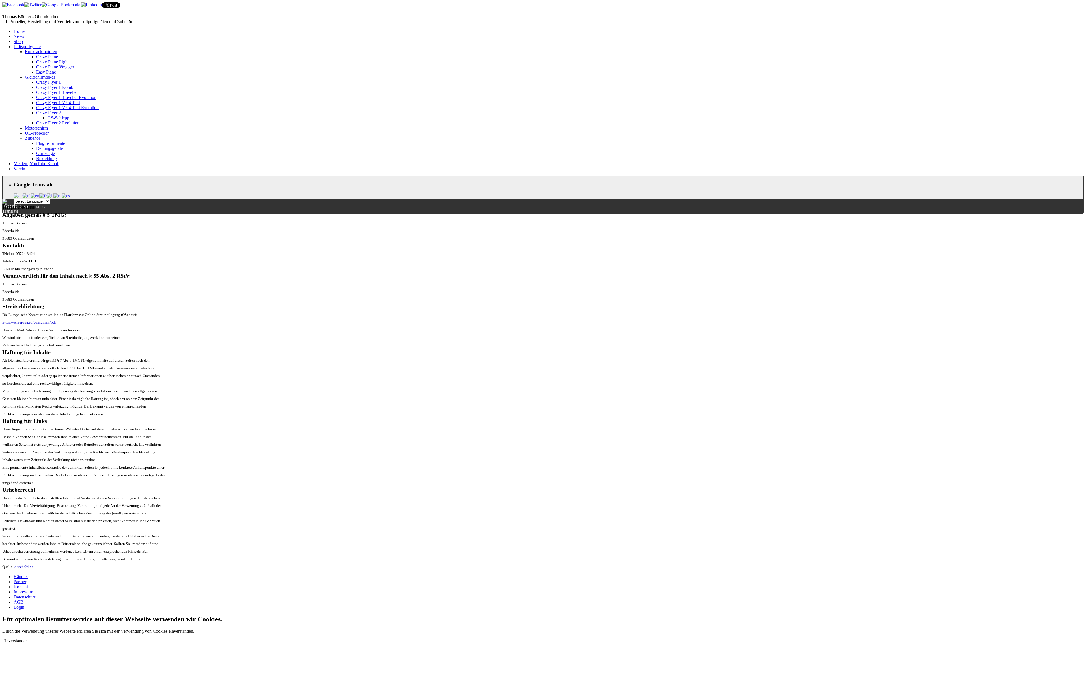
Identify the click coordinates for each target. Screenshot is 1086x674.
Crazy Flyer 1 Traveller (57, 92)
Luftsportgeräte (27, 46)
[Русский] (57, 195)
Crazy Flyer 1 (48, 82)
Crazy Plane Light (52, 61)
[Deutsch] (18, 195)
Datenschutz (25, 597)
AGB (18, 602)
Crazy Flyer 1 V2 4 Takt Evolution (67, 107)
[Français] (43, 195)
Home (19, 31)
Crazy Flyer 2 (48, 112)
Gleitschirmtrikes (40, 77)
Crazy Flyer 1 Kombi (55, 87)
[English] (35, 195)
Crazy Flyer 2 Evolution (57, 122)
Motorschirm (36, 128)
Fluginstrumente (50, 143)
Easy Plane (46, 72)
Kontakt (21, 586)
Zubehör (32, 138)
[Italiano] (50, 195)
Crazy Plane (47, 56)
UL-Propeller (37, 133)
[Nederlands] (27, 195)
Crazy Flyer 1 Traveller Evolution (66, 97)
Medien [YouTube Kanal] (36, 163)
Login (19, 607)
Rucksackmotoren (41, 51)
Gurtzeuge (45, 153)
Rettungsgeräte (49, 148)
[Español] (66, 195)
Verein (19, 168)
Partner (20, 581)
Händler (21, 576)
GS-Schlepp (58, 117)
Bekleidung (46, 158)
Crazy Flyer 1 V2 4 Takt (58, 102)
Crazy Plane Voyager (55, 66)
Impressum (23, 591)
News (19, 36)
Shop (18, 41)
